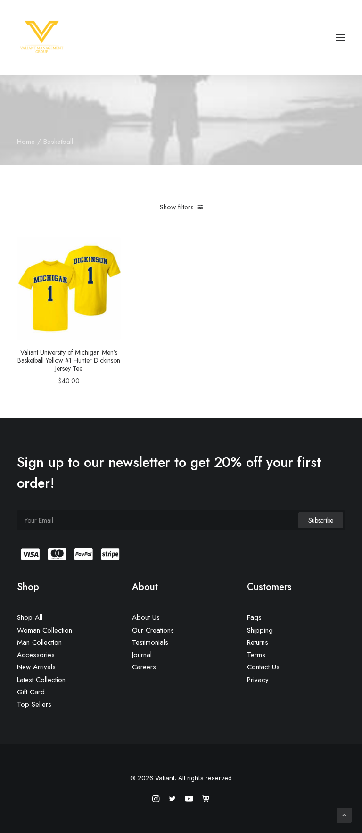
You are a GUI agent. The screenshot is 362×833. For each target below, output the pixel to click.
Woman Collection (44, 630)
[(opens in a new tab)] (69, 288)
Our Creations (153, 630)
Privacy (258, 680)
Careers (144, 667)
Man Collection (39, 642)
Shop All (29, 617)
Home (26, 141)
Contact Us (263, 667)
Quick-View (109, 247)
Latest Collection (41, 680)
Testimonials (150, 642)
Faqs (254, 617)
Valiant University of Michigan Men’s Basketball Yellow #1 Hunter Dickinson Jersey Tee (68, 360)
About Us (146, 617)
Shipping (260, 630)
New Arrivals (36, 667)
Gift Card (31, 692)
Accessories (36, 655)
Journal (142, 655)
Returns (257, 642)
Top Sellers (34, 704)
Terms (256, 655)
